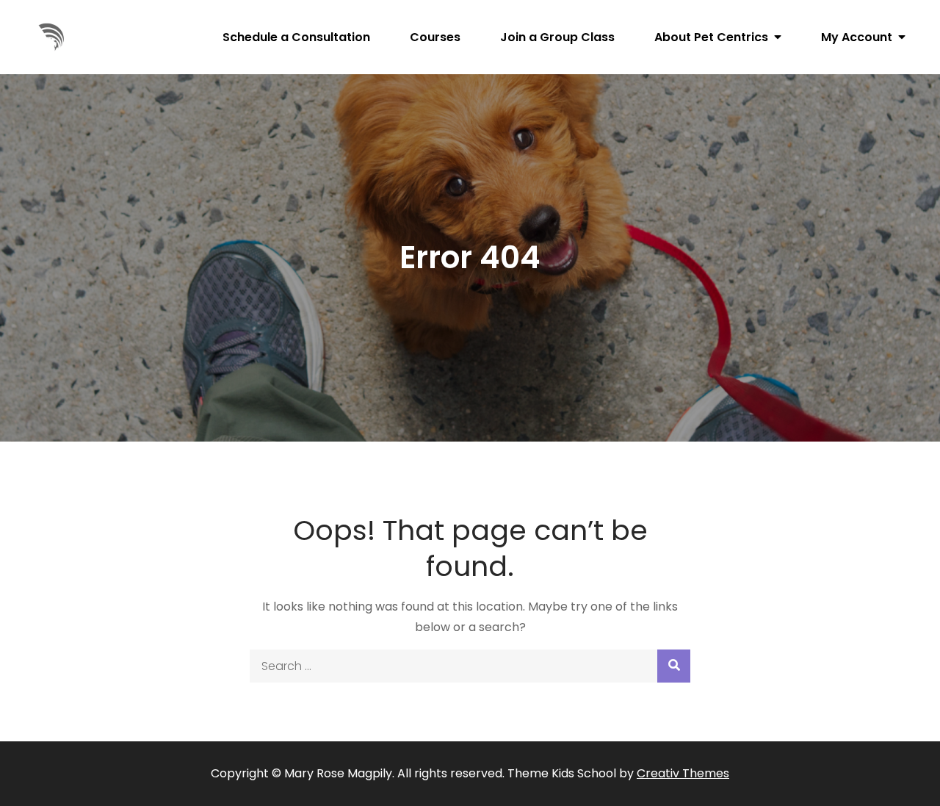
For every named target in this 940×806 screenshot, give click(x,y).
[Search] (673, 666)
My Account (856, 37)
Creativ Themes (683, 773)
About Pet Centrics (711, 37)
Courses (435, 37)
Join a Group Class (557, 37)
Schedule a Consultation (296, 37)
